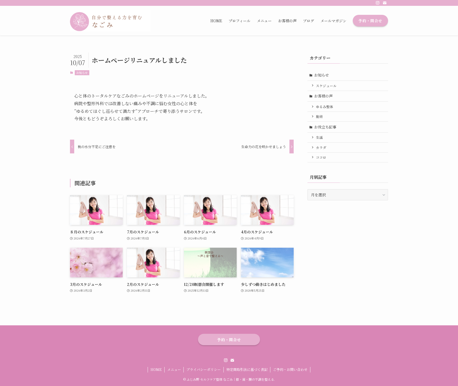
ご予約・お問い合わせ (290, 369)
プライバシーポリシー (203, 369)
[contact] (384, 3)
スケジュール (326, 85)
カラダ (321, 147)
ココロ (321, 157)
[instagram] (377, 3)
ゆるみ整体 (324, 106)
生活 (319, 137)
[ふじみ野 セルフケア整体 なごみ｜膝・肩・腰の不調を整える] (110, 20)
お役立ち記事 (325, 127)
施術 (319, 116)
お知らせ (82, 72)
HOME (156, 369)
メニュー (174, 369)
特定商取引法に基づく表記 (247, 369)
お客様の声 (323, 96)
